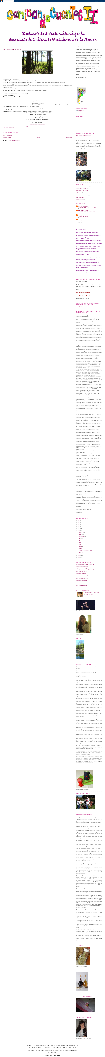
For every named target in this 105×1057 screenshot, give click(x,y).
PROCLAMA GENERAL (83, 216)
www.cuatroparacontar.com (81, 582)
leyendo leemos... (80, 194)
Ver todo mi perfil (88, 594)
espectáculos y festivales (81, 188)
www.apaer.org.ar (79, 576)
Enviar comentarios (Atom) (14, 140)
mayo (80, 542)
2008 (79, 555)
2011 (79, 526)
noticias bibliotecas (80, 197)
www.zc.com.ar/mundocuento (82, 583)
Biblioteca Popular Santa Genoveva (83, 135)
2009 (79, 530)
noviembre (81, 532)
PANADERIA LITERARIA (84, 210)
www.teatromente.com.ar (81, 571)
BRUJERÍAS (80, 220)
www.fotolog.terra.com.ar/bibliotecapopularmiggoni (87, 569)
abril (80, 544)
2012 (79, 524)
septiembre (81, 536)
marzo (80, 546)
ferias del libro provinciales (82, 190)
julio (80, 538)
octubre (80, 534)
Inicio (38, 137)
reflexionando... (13, 127)
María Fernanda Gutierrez (92, 592)
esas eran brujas (81, 219)
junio (80, 540)
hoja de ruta (78, 192)
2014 (79, 520)
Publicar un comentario (8, 135)
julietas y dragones (82, 215)
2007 (79, 557)
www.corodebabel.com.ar (81, 585)
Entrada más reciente (7, 137)
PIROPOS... (81, 552)
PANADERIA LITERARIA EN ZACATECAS (87, 211)
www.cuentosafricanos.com (82, 566)
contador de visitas (80, 112)
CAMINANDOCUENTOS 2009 (85, 550)
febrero (80, 548)
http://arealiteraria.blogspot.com (83, 568)
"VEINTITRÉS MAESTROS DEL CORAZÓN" (87, 207)
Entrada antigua (69, 137)
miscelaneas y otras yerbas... (82, 195)
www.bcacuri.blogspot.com (82, 578)
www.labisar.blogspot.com (81, 580)
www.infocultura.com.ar (81, 306)
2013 (79, 522)
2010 (79, 528)
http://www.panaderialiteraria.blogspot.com (85, 564)
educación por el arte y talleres (82, 187)
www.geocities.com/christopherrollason (84, 575)
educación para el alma (83, 206)
